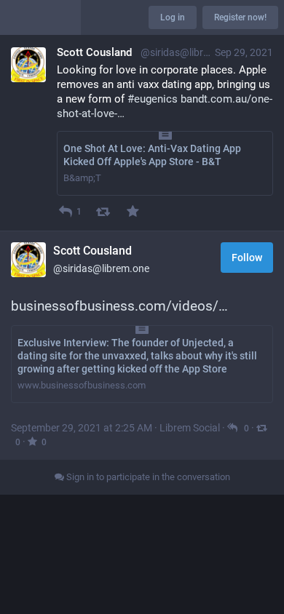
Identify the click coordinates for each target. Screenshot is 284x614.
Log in (172, 17)
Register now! (240, 17)
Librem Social (189, 428)
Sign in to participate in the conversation (147, 476)
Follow (247, 257)
